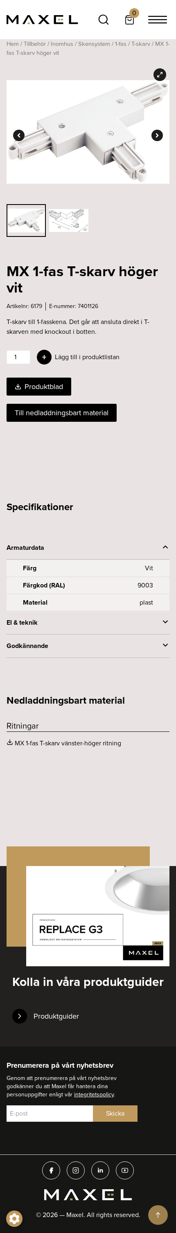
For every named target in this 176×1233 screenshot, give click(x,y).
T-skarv (140, 43)
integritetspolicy (94, 1094)
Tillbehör (35, 43)
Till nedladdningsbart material (61, 412)
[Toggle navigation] (157, 19)
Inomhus (62, 43)
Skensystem (94, 43)
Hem (13, 43)
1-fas (120, 43)
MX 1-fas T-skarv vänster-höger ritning (68, 743)
